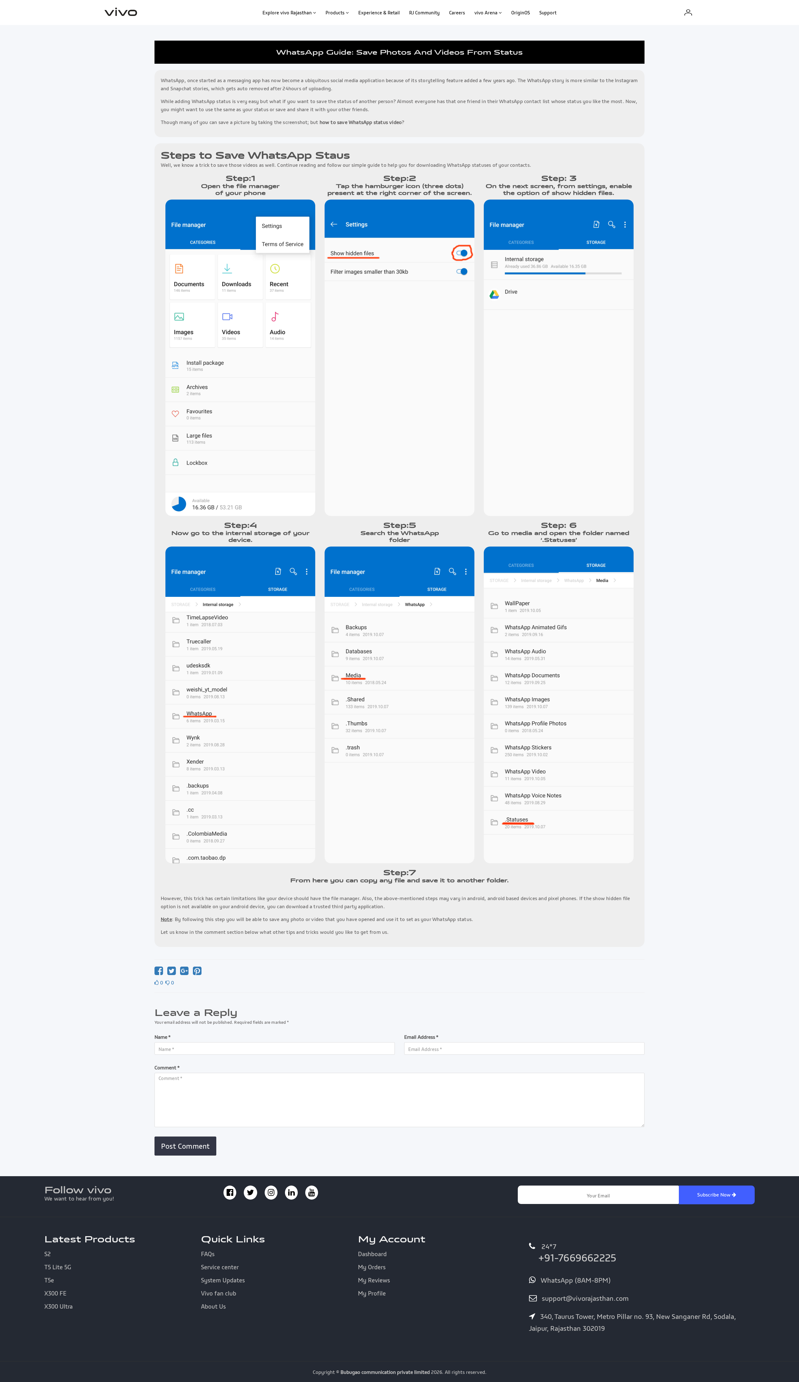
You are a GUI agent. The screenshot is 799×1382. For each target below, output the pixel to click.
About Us (213, 1306)
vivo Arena (486, 12)
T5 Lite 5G (57, 1267)
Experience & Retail (379, 12)
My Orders (371, 1267)
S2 (47, 1254)
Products (335, 12)
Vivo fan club (218, 1293)
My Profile (372, 1293)
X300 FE (55, 1293)
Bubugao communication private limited (385, 1372)
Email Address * (421, 1037)
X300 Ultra (58, 1306)
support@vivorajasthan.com (584, 1298)
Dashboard (372, 1254)
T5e (49, 1280)
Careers (457, 12)
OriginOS (520, 12)
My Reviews (374, 1280)
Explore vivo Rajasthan (287, 12)
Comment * (167, 1067)
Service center (220, 1267)
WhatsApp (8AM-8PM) (574, 1280)
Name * (162, 1037)
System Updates (223, 1280)
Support (547, 12)
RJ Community (424, 12)
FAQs (207, 1254)
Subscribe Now (714, 1194)
